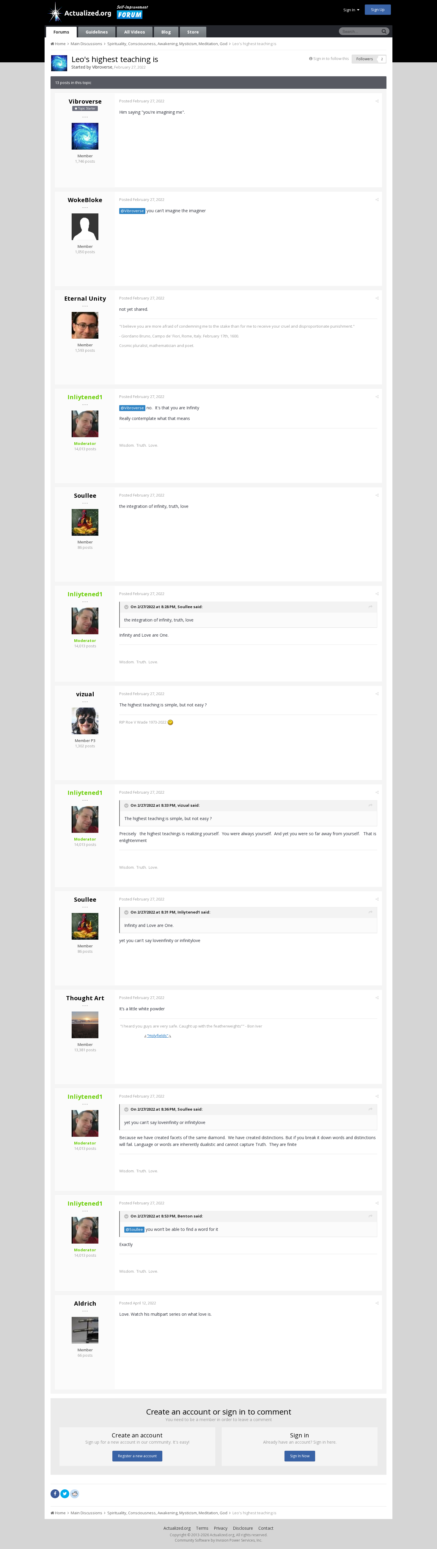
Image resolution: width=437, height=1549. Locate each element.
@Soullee (134, 1229)
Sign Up (378, 9)
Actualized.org (177, 1528)
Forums (61, 32)
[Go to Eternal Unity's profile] (85, 325)
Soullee (85, 496)
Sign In (350, 9)
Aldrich (85, 1303)
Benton (185, 1216)
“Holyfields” (157, 1035)
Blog (166, 32)
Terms (202, 1528)
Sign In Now (299, 1455)
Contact (265, 1528)
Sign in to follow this (331, 58)
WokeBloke (85, 200)
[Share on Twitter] (64, 1493)
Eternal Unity (85, 298)
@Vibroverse (132, 210)
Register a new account (137, 1455)
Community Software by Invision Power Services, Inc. (218, 1540)
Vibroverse (102, 67)
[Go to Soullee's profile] (85, 522)
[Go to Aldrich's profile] (85, 1330)
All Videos (134, 32)
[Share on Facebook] (55, 1493)
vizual (85, 694)
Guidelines (97, 32)
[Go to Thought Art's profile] (85, 1024)
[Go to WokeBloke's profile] (85, 226)
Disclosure (243, 1528)
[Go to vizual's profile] (85, 721)
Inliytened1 (188, 912)
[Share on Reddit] (74, 1493)
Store (193, 32)
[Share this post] (377, 101)
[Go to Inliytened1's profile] (85, 423)
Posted (141, 101)
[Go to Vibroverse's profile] (59, 63)
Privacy (220, 1528)
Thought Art (85, 998)
